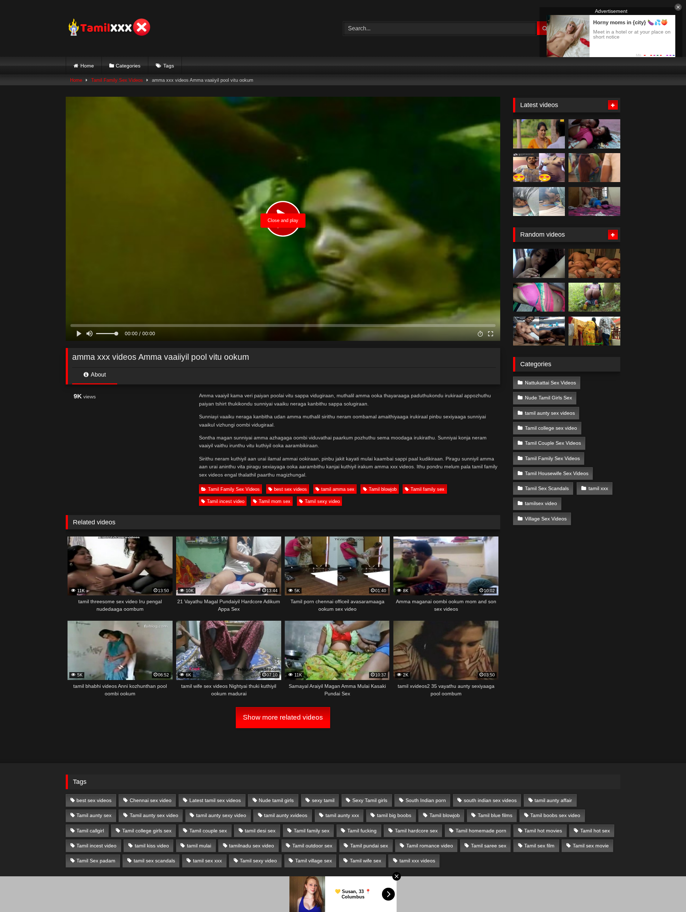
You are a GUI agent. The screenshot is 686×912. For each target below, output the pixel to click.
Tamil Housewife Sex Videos (556, 473)
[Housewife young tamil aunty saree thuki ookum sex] (594, 201)
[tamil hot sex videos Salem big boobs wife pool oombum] (539, 331)
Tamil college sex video (551, 428)
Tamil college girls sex (147, 830)
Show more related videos (283, 717)
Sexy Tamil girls (369, 800)
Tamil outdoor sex (312, 845)
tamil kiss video (152, 845)
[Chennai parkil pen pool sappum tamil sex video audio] (539, 201)
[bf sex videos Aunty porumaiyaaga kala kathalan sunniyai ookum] (594, 263)
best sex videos (290, 489)
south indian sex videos (490, 800)
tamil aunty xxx (342, 815)
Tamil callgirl (90, 830)
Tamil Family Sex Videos (117, 80)
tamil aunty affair (553, 800)
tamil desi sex (260, 830)
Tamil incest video (225, 501)
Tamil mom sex (274, 501)
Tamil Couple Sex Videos (553, 443)
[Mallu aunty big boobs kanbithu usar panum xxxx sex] (594, 167)
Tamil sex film (539, 845)
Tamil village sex (313, 860)
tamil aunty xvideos (285, 815)
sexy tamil (323, 800)
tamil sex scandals (154, 860)
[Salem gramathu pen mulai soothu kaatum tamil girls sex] (539, 167)
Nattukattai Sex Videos (550, 383)
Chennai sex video (151, 800)
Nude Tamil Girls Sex (548, 397)
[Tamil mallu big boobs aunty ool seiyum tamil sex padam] (539, 133)
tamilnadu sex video (251, 845)
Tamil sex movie (591, 845)
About (98, 375)
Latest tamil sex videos (215, 800)
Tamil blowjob (383, 489)
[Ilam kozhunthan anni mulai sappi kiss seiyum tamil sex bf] (594, 133)
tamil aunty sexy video (221, 815)
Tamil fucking (362, 830)
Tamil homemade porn (481, 830)
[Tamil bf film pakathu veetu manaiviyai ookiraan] (594, 331)
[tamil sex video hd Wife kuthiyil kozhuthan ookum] (539, 297)
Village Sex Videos (546, 518)
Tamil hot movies (543, 830)
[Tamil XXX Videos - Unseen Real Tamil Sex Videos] (108, 28)
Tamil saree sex (488, 845)
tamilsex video (541, 503)
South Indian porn (426, 800)
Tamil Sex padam (95, 860)
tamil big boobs (394, 815)
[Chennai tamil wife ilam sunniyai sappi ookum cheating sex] (539, 263)
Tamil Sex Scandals (547, 488)
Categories (128, 66)
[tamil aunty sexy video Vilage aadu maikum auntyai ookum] (594, 297)
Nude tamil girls (276, 800)
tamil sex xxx (207, 860)
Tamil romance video (429, 845)
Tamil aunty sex (93, 815)
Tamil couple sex (208, 830)
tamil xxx (598, 488)
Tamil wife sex (365, 860)
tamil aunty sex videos (550, 413)
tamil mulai (199, 845)
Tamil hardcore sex (416, 830)
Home (87, 66)
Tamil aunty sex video (154, 815)
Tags (168, 66)
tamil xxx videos (417, 860)
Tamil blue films (495, 815)
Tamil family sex (427, 489)
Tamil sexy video (322, 501)
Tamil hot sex (595, 830)
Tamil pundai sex (369, 845)
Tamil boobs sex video (555, 815)
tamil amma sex (337, 489)
